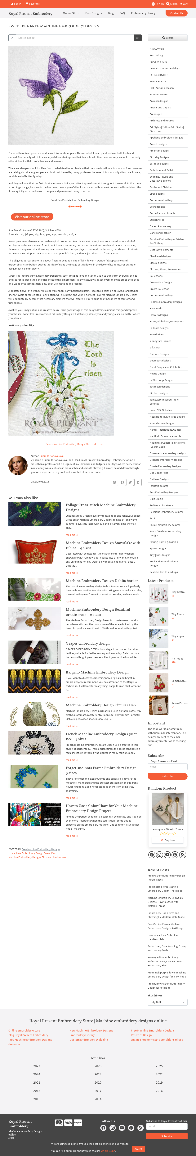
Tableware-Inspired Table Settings (164, 401)
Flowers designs (159, 315)
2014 (98, 1099)
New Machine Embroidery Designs (91, 1030)
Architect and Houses (162, 120)
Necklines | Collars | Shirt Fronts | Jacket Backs (167, 444)
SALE (152, 518)
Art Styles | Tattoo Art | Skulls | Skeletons (167, 129)
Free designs (157, 334)
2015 (36, 1099)
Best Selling (156, 55)
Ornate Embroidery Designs (165, 466)
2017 (98, 1090)
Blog (111, 13)
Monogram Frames (160, 341)
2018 (36, 1090)
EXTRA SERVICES (159, 75)
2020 (98, 1082)
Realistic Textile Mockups (164, 572)
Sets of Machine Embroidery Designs (165, 533)
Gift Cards (155, 347)
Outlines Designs (159, 479)
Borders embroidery (161, 200)
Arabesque (156, 114)
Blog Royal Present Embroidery (28, 1035)
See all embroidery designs (165, 525)
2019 (159, 1082)
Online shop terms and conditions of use (157, 1039)
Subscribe (167, 776)
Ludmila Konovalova (52, 456)
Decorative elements (161, 250)
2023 (98, 1074)
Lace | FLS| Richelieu (161, 410)
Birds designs (157, 193)
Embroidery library (143, 13)
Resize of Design (141, 1035)
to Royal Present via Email (162, 761)
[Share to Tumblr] (138, 482)
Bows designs (157, 206)
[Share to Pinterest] (114, 482)
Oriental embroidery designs (166, 459)
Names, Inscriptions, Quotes (165, 429)
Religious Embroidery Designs (166, 512)
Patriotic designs (159, 485)
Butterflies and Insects (162, 213)
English (159, 4)
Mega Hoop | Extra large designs (167, 416)
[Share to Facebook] (122, 482)
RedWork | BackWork (161, 505)
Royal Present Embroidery (30, 13)
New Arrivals (157, 49)
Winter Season (158, 81)
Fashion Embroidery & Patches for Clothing (167, 241)
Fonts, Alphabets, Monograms (167, 321)
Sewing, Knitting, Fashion (164, 542)
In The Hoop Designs (161, 380)
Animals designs (159, 101)
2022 (159, 1074)
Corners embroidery (161, 295)
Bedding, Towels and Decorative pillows (161, 178)
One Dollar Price (159, 472)
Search (169, 37)
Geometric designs (160, 360)
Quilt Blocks (156, 499)
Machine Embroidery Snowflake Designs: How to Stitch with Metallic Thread (166, 902)
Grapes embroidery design (88, 643)
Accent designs (158, 144)
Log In (17, 4)
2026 (98, 1066)
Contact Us (176, 13)
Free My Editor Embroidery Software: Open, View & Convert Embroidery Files (165, 961)
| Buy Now (167, 840)
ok (137, 37)
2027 (36, 1066)
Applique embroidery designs (166, 137)
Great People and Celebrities (166, 367)
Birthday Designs (159, 157)
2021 (36, 1082)
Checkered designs (160, 256)
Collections (156, 276)
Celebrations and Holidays (165, 68)
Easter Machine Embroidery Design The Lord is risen (75, 444)
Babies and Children (161, 187)
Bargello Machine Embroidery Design (97, 672)
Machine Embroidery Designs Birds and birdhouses (37, 857)
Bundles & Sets (158, 62)
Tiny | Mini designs (160, 555)
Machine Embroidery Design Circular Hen (101, 705)
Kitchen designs (158, 393)
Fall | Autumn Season (162, 88)
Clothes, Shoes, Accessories (165, 269)
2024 (36, 1074)
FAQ (122, 13)
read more (72, 535)
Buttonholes (157, 219)
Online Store (71, 13)
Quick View (168, 811)
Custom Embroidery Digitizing (89, 1039)
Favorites (34, 3)
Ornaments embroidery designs (168, 453)
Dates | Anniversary (161, 226)
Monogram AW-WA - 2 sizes (168, 829)
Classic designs (158, 263)
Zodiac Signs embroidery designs (164, 563)
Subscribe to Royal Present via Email (167, 1121)
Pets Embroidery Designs (164, 492)
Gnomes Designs (159, 354)
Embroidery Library (82, 1035)
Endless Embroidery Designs (166, 302)
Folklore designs (159, 328)
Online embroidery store (24, 1030)
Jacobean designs (160, 386)
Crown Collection (159, 289)
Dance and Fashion (160, 232)
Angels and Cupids (160, 107)
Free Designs (93, 13)
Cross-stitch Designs (161, 282)
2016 (159, 1090)
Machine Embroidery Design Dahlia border (102, 580)
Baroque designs (159, 163)
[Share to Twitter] (130, 482)
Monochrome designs (162, 423)
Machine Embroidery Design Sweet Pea (33, 853)
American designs (160, 150)
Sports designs (158, 548)
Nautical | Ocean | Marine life (165, 436)
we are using (108, 1151)
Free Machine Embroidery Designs (41, 849)
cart (185, 4)
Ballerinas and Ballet (161, 170)
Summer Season (159, 94)
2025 (159, 1066)
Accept (138, 1149)
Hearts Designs (158, 373)
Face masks (156, 308)
